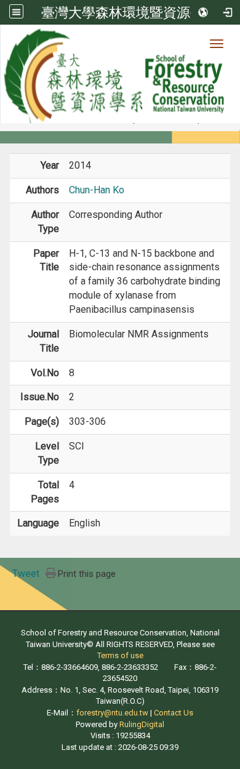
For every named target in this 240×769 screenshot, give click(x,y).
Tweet (25, 573)
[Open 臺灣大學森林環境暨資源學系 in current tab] (120, 74)
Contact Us (173, 712)
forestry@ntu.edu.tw (112, 712)
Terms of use (120, 655)
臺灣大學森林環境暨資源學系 (129, 12)
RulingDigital (141, 724)
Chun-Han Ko (96, 190)
